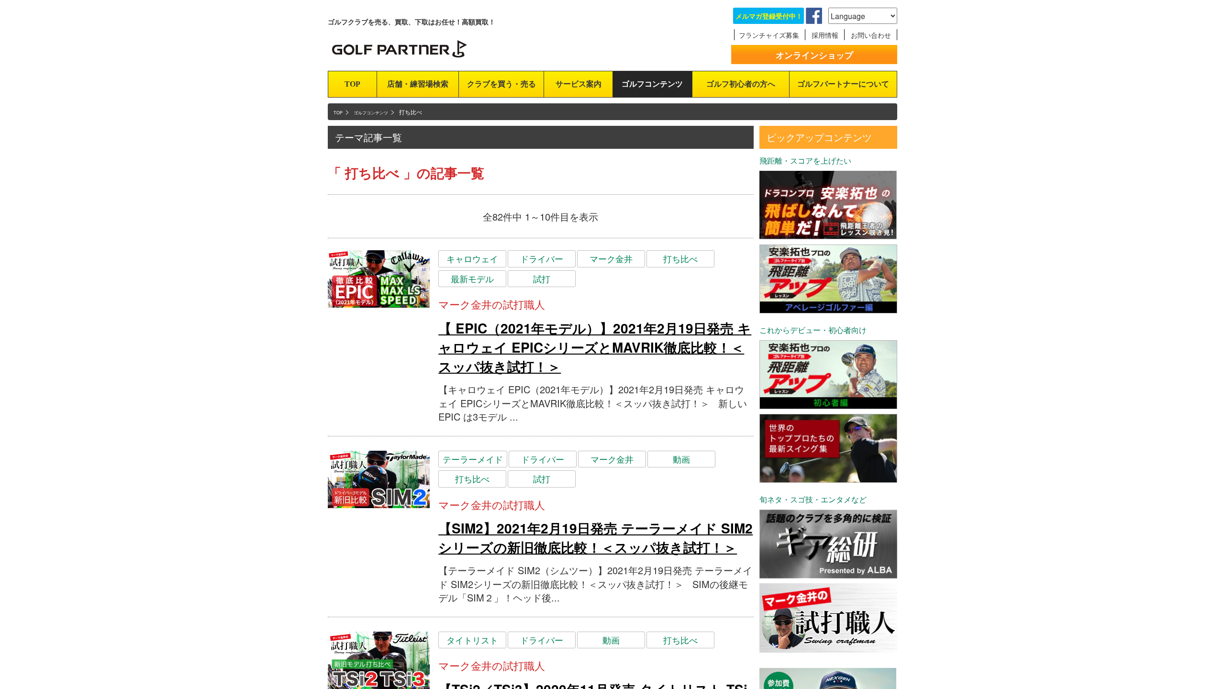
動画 (681, 459)
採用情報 (825, 35)
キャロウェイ (472, 258)
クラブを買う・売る (501, 84)
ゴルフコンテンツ (652, 84)
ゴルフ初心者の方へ (740, 84)
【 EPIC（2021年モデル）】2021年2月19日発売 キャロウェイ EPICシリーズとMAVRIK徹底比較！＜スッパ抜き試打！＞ (594, 347)
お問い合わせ (871, 35)
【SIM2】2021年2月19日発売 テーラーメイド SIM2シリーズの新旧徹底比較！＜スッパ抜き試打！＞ (595, 537)
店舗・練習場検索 (417, 84)
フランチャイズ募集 (769, 35)
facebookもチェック (814, 16)
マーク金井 (611, 258)
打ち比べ (680, 258)
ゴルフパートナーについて (843, 84)
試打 (541, 278)
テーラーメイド (473, 459)
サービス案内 (578, 84)
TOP (352, 84)
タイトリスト (472, 639)
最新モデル (472, 278)
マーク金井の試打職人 (491, 304)
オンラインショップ (814, 55)
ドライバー (541, 258)
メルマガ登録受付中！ (768, 16)
